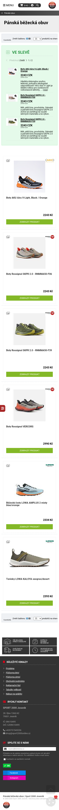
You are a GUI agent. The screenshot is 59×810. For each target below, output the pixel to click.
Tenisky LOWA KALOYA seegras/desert (27, 578)
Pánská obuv (9, 13)
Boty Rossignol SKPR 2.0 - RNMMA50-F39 (33, 120)
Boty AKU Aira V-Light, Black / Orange (35, 69)
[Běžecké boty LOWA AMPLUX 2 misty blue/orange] (29, 482)
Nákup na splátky (14, 693)
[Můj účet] (32, 5)
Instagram (14, 778)
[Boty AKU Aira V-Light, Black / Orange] (12, 74)
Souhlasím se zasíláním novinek (18, 759)
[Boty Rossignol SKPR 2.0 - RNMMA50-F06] (12, 100)
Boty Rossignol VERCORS (19, 426)
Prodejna (10, 668)
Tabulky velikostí (13, 689)
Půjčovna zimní (13, 676)
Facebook (14, 773)
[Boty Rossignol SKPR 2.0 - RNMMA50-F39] (12, 124)
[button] (37, 5)
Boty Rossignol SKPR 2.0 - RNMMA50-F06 (33, 96)
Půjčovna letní (12, 672)
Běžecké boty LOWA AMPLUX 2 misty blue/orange (26, 504)
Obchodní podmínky (15, 681)
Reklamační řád (13, 685)
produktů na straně (50, 38)
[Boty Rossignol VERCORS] (29, 405)
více (45, 89)
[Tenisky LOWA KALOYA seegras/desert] (29, 558)
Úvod (52, 5)
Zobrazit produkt (29, 221)
